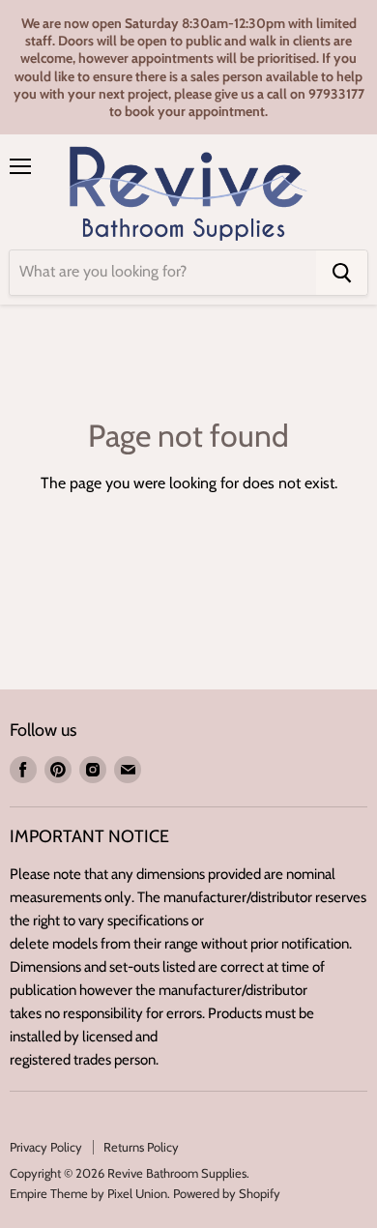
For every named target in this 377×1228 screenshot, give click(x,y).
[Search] (341, 272)
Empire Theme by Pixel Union (88, 1193)
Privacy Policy (46, 1147)
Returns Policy (141, 1147)
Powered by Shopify (226, 1193)
